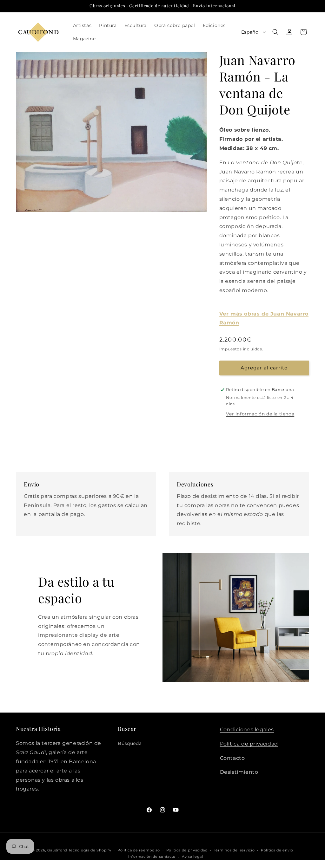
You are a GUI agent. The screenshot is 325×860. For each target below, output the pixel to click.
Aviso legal (192, 856)
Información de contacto (152, 856)
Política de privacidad (249, 744)
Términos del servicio (234, 850)
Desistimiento (239, 772)
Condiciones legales (247, 729)
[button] (275, 32)
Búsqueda (130, 743)
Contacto (232, 758)
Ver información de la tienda (260, 414)
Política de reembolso (138, 850)
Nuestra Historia (38, 729)
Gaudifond (57, 850)
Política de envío (277, 850)
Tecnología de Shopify (90, 850)
